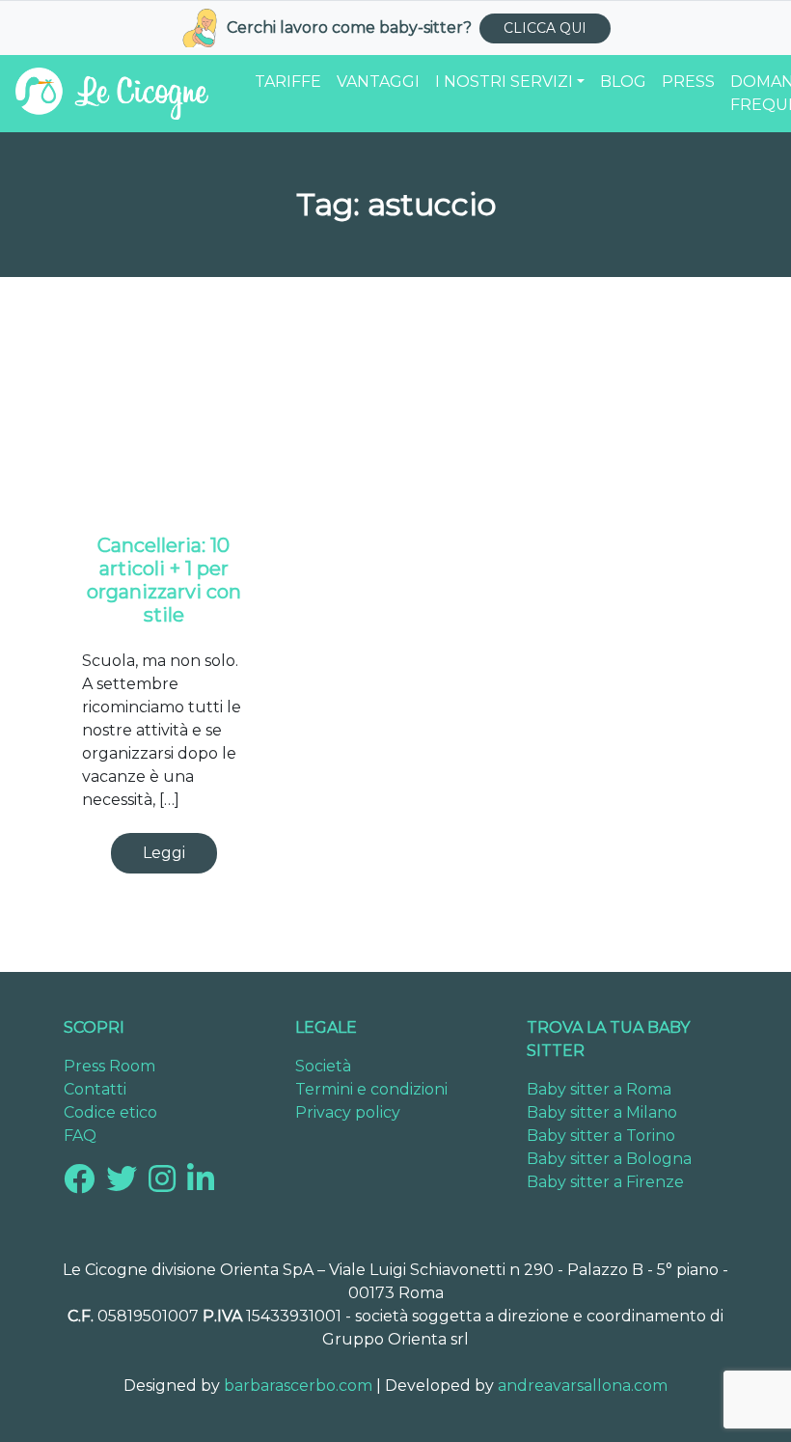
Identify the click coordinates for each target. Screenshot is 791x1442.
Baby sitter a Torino (601, 1135)
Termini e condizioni (371, 1089)
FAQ (80, 1135)
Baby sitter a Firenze (605, 1182)
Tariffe (288, 81)
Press (688, 81)
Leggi (164, 853)
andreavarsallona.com (583, 1385)
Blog (623, 81)
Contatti (95, 1089)
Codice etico (110, 1112)
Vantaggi (378, 81)
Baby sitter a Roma (599, 1089)
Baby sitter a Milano (602, 1112)
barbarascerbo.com (298, 1385)
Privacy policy (347, 1112)
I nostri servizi (504, 81)
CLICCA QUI (545, 28)
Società (323, 1066)
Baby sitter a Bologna (609, 1159)
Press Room (109, 1066)
